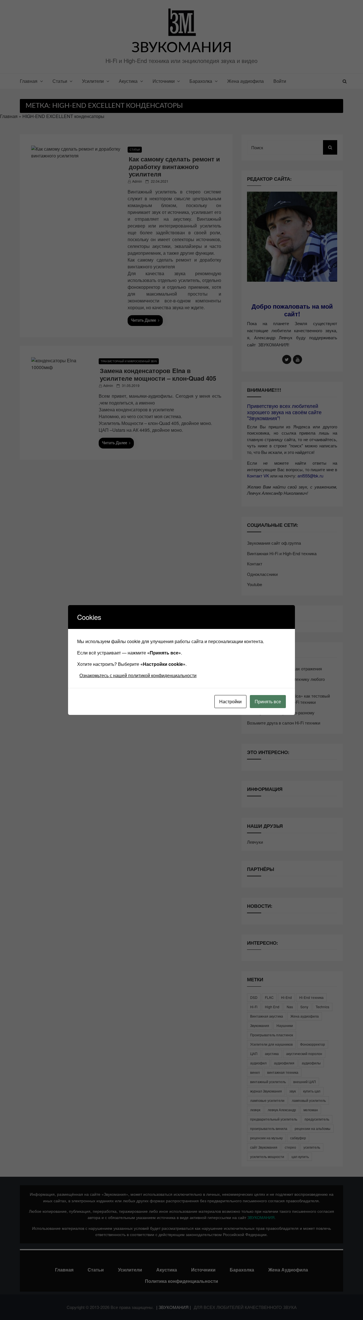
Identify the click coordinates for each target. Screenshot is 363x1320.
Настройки (230, 701)
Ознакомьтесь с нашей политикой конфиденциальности (138, 675)
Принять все (268, 701)
